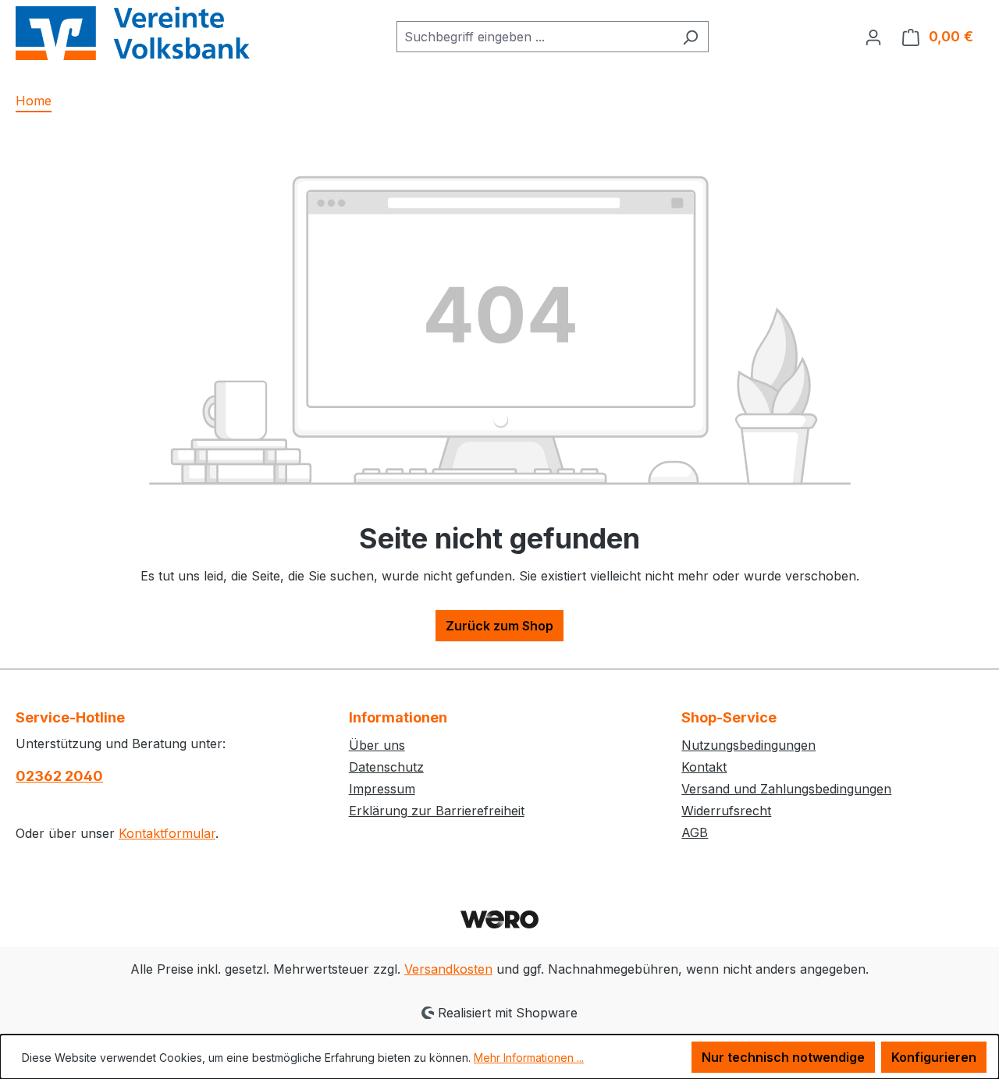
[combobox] (534, 36)
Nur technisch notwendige (783, 1057)
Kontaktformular (167, 833)
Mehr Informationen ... (529, 1057)
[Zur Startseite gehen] (133, 33)
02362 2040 (59, 776)
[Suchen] (690, 36)
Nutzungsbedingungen (748, 745)
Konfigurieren (933, 1057)
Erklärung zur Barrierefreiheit (436, 810)
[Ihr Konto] (873, 36)
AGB (694, 832)
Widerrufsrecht (726, 810)
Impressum (382, 789)
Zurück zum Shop (499, 626)
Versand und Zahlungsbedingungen (786, 789)
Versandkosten (448, 969)
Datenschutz (386, 767)
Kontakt (704, 767)
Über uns (377, 745)
